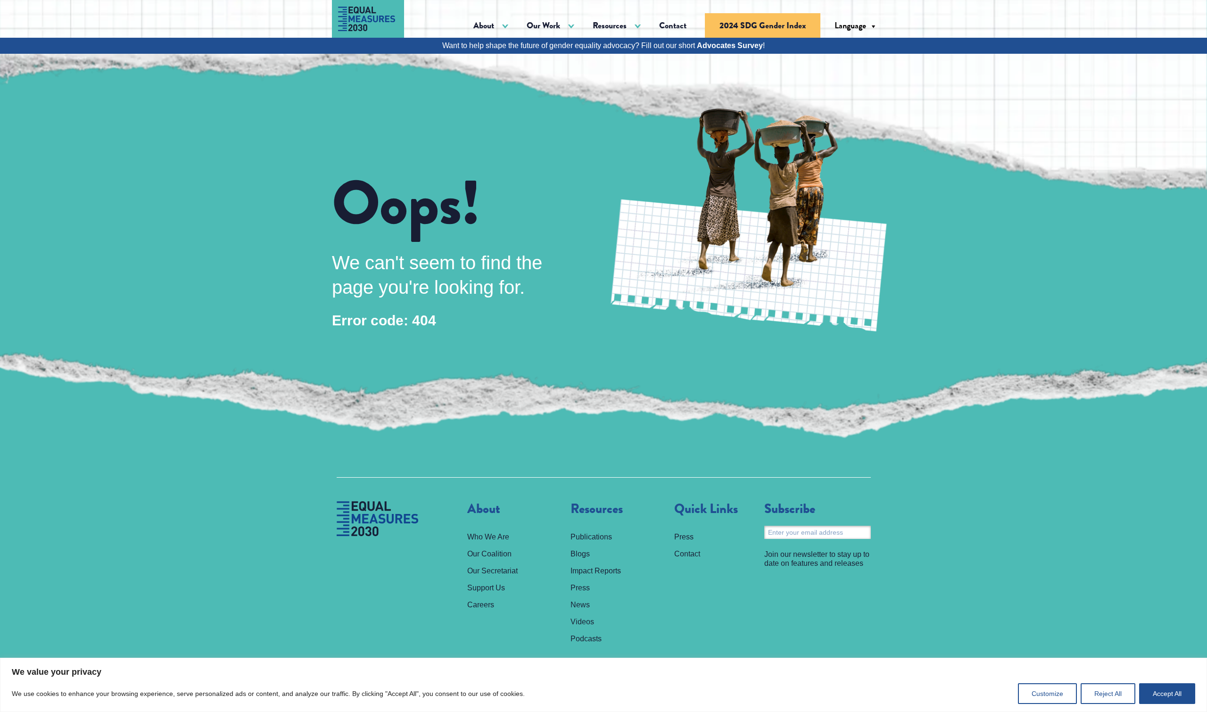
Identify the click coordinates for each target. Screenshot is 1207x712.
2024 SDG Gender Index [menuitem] (762, 25)
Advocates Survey (730, 45)
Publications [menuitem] (591, 537)
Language (850, 25)
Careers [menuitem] (480, 605)
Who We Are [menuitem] (488, 537)
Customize (1047, 693)
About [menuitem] (483, 509)
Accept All (1167, 693)
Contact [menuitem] (672, 25)
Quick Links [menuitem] (706, 509)
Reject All (1108, 693)
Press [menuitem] (580, 588)
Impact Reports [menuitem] (595, 571)
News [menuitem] (580, 605)
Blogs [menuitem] (580, 554)
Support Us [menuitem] (486, 588)
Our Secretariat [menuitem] (492, 571)
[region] (603, 685)
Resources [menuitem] (596, 509)
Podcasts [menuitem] (586, 639)
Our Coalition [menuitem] (489, 554)
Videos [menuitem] (582, 622)
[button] (490, 25)
